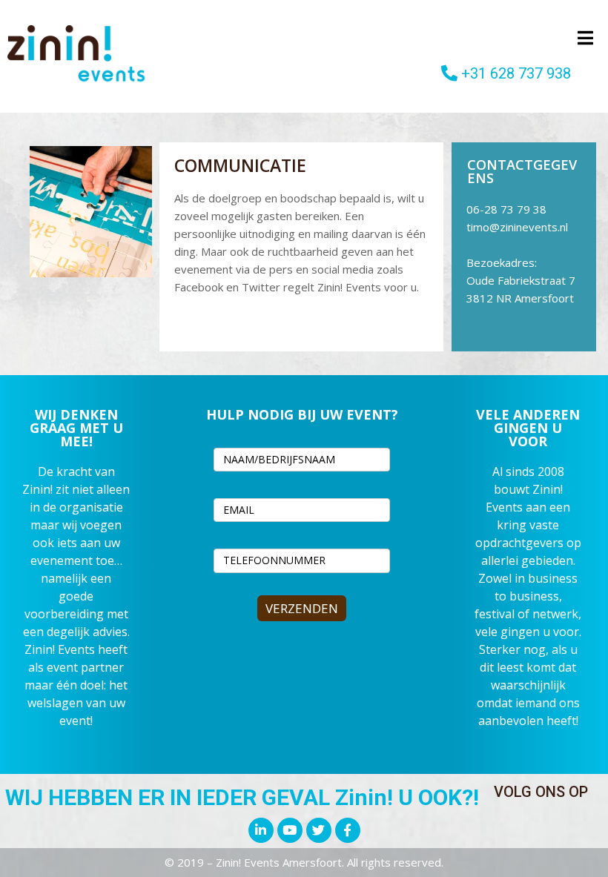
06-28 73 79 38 (506, 209)
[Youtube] (290, 830)
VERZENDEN (301, 608)
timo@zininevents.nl (517, 226)
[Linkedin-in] (261, 830)
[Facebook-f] (347, 830)
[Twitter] (318, 830)
